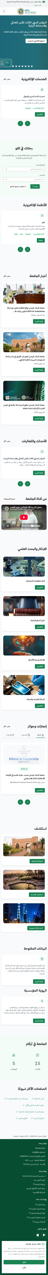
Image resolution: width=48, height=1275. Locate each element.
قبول (24, 1262)
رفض (24, 1267)
